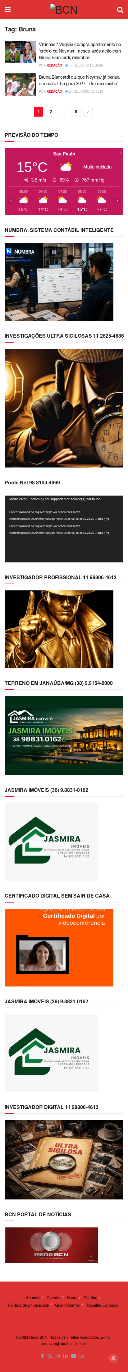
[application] (64, 529)
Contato (54, 1297)
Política (90, 1297)
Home (72, 1297)
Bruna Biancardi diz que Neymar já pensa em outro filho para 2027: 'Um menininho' (79, 79)
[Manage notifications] (113, 1358)
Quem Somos (67, 1305)
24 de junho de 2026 (85, 91)
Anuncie (33, 1297)
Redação (54, 65)
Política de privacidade (28, 1305)
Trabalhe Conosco (102, 1305)
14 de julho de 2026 (85, 65)
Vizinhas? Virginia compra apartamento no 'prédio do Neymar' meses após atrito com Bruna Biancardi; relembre (80, 50)
